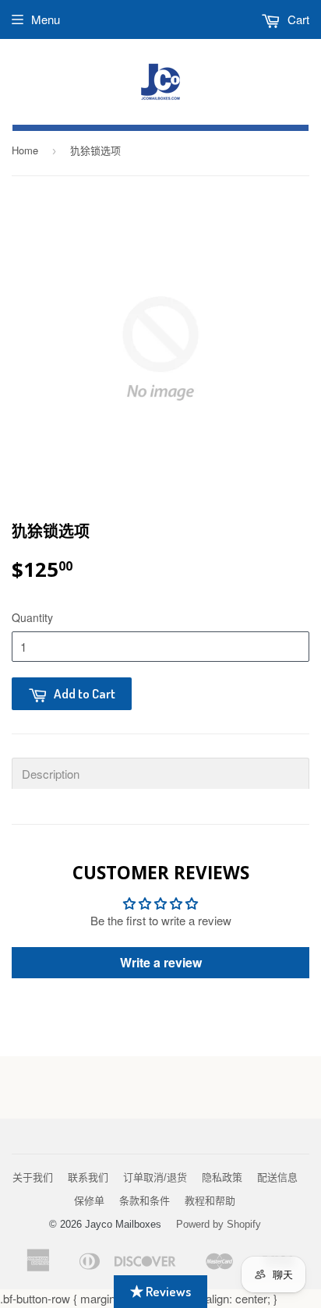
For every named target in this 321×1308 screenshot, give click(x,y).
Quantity (32, 617)
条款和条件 (144, 1201)
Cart (296, 19)
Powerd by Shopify (218, 1224)
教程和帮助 (210, 1201)
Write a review (161, 962)
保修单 (89, 1201)
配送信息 (277, 1177)
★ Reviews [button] (160, 1291)
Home (25, 150)
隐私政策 (222, 1177)
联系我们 (88, 1177)
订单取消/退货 (155, 1177)
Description (50, 773)
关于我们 (32, 1177)
